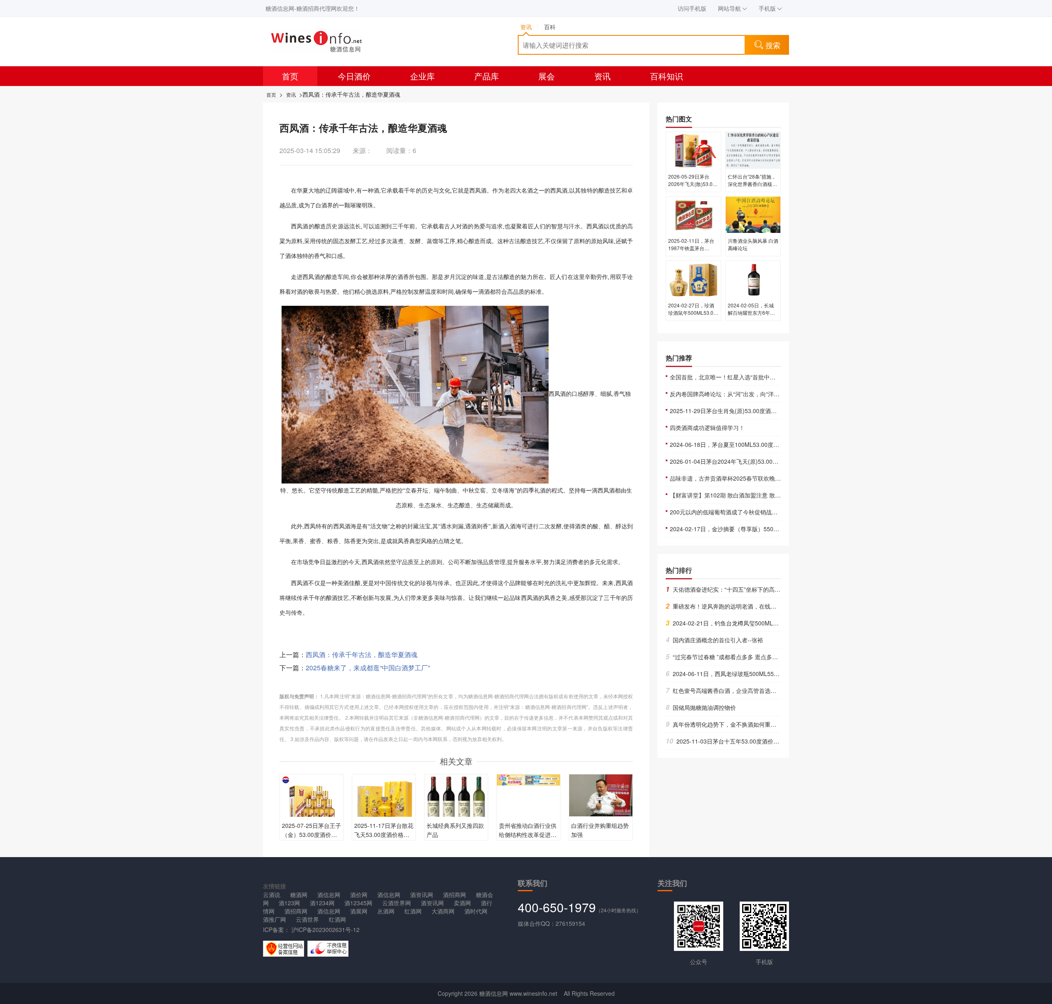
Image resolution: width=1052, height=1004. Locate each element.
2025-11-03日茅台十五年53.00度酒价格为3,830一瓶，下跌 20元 (754, 741)
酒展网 (358, 911)
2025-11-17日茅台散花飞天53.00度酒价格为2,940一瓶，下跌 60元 (383, 834)
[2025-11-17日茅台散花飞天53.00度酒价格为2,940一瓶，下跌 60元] (383, 805)
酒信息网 (328, 894)
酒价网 (358, 894)
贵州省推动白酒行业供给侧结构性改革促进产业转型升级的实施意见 (527, 834)
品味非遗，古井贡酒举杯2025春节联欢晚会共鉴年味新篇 (742, 478)
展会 (546, 76)
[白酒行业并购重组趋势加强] (600, 794)
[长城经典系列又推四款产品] (456, 801)
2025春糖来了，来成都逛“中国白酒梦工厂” (368, 667)
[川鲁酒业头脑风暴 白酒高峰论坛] (753, 214)
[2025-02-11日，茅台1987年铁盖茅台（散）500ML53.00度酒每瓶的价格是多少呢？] (693, 214)
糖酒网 (298, 894)
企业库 (422, 76)
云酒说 (271, 894)
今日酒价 (354, 76)
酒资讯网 (421, 894)
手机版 (767, 8)
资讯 (602, 76)
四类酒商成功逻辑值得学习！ (707, 427)
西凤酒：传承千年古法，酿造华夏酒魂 (362, 654)
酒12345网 (358, 903)
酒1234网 (322, 903)
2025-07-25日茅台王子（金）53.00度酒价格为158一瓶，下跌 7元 (311, 834)
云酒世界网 (396, 903)
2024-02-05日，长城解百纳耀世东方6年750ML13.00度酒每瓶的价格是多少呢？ (752, 316)
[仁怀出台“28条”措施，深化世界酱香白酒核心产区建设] (753, 150)
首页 (290, 76)
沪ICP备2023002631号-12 (325, 929)
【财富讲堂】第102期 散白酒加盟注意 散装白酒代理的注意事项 (751, 495)
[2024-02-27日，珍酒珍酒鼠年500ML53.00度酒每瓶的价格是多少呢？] (693, 278)
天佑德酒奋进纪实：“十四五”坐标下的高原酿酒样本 (734, 589)
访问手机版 (692, 8)
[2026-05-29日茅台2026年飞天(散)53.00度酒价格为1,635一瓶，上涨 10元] (693, 150)
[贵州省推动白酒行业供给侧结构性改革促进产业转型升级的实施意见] (528, 779)
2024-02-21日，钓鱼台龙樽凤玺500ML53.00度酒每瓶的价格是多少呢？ (761, 623)
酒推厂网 (274, 919)
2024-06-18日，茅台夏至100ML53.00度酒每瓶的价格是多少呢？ (753, 444)
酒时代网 (475, 911)
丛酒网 (385, 911)
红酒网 (413, 911)
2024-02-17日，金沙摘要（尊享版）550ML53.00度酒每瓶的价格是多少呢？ (767, 529)
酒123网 (289, 903)
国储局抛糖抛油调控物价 (701, 707)
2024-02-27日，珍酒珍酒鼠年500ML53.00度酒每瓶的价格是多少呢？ (692, 316)
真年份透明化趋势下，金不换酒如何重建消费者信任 (735, 724)
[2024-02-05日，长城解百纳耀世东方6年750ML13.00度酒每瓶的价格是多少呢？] (753, 278)
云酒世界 (307, 919)
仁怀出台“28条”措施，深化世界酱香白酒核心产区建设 (752, 184)
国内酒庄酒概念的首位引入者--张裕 (714, 640)
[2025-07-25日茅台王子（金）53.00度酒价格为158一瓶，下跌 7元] (311, 805)
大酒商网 (442, 911)
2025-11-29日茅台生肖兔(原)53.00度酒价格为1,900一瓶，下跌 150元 (759, 411)
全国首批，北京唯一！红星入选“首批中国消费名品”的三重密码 (749, 377)
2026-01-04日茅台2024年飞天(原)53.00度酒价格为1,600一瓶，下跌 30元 (764, 461)
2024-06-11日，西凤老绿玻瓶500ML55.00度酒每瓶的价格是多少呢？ (758, 673)
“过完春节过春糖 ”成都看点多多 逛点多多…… (727, 657)
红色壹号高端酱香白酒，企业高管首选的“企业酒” (732, 690)
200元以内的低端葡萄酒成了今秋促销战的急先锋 (732, 512)
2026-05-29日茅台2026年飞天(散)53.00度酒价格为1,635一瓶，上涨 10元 (691, 187)
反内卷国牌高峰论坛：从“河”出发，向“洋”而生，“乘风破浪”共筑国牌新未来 (765, 394)
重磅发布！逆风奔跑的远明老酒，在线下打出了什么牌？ (741, 606)
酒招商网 (454, 894)
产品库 (486, 76)
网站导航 (729, 8)
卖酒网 (462, 903)
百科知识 (666, 76)
